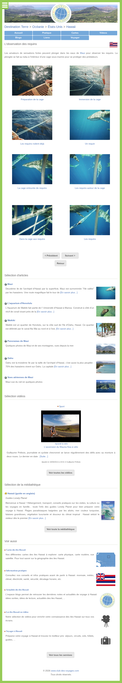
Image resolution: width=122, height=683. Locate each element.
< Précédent (51, 255)
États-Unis (55, 26)
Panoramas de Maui (18, 341)
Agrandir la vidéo (61, 444)
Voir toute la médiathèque (61, 529)
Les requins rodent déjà (32, 143)
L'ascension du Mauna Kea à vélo (61, 447)
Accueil (18, 32)
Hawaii (70, 26)
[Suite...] (44, 456)
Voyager (75, 37)
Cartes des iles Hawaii (16, 550)
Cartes (74, 32)
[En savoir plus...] (69, 292)
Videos (103, 32)
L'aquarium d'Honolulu (19, 303)
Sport (61, 406)
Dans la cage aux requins (32, 239)
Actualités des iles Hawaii (17, 590)
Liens (47, 37)
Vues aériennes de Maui (20, 377)
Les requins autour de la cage (90, 188)
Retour (60, 263)
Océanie (38, 26)
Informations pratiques (16, 570)
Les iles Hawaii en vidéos (17, 612)
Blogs (18, 37)
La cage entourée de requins (32, 188)
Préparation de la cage (32, 99)
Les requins (90, 239)
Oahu (10, 358)
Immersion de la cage (90, 99)
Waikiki (11, 320)
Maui (82, 53)
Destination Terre (16, 26)
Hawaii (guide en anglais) (21, 493)
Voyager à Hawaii (14, 631)
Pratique (46, 32)
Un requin (90, 143)
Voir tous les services (60, 655)
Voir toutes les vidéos (60, 472)
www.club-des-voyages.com (65, 670)
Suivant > (70, 255)
